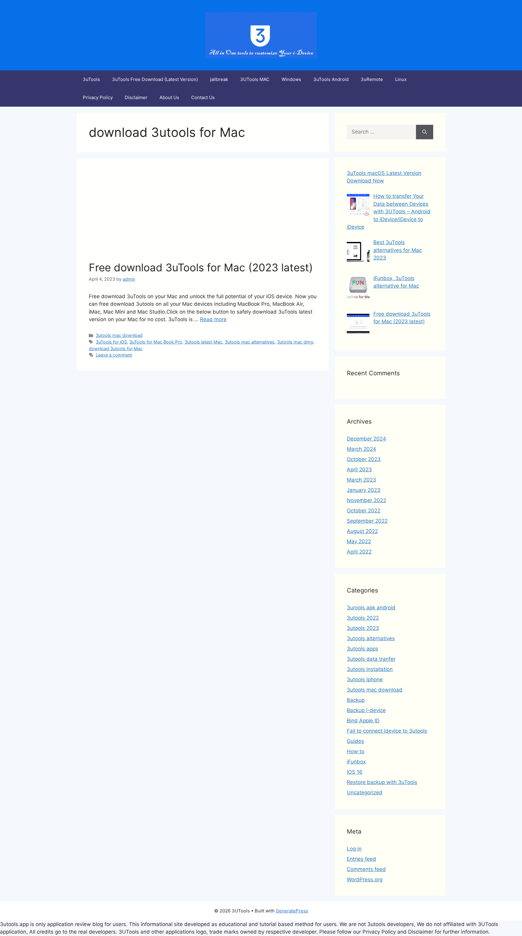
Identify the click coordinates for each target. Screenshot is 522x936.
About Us (169, 97)
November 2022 (366, 500)
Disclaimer (136, 97)
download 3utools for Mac (116, 348)
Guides (355, 741)
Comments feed (366, 869)
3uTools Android (331, 79)
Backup (356, 700)
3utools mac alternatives (250, 341)
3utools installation (370, 669)
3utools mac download (119, 335)
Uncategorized (364, 792)
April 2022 (359, 552)
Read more (213, 319)
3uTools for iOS (111, 341)
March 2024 (361, 449)
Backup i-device (366, 710)
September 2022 (367, 521)
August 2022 (362, 531)
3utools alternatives (371, 638)
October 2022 (363, 511)
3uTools (91, 79)
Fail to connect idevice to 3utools (387, 731)
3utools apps (362, 649)
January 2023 (363, 490)
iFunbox (356, 762)
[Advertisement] (203, 215)
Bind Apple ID (363, 721)
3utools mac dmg (295, 341)
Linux (401, 79)
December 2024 (366, 439)
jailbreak (219, 79)
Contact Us (203, 97)
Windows (291, 79)
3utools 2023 (363, 628)
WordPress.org (364, 879)
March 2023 (361, 480)
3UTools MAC (254, 79)
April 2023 (359, 469)
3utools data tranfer (371, 659)
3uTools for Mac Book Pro (155, 341)
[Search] (424, 132)
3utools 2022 (363, 618)
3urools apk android (371, 608)
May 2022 (359, 541)
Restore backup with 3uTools (382, 782)
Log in (354, 849)
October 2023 (364, 459)
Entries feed (361, 859)
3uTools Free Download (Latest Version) (155, 79)
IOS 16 (354, 772)
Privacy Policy (98, 97)
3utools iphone (365, 679)
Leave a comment (114, 354)
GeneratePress (292, 911)
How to (355, 751)
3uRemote (372, 79)
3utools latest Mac (203, 341)
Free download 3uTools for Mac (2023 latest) (201, 267)
